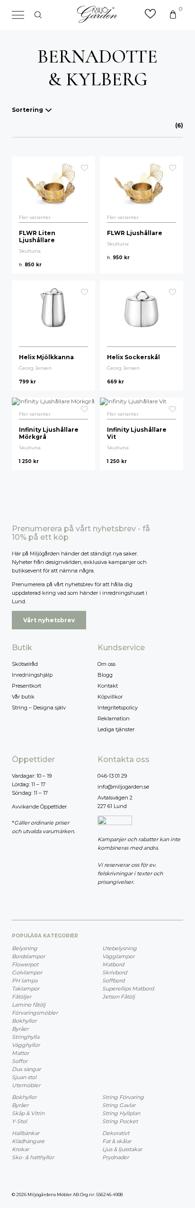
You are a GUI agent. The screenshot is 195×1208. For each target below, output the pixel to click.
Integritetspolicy (118, 707)
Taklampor (25, 988)
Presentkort (26, 685)
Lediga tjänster (116, 729)
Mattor (20, 1053)
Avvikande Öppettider (39, 806)
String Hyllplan (121, 1113)
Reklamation (114, 718)
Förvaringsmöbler (35, 1012)
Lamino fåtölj (28, 1004)
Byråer (20, 1029)
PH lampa (24, 980)
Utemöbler (26, 1085)
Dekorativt (115, 1133)
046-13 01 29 (112, 775)
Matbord (113, 964)
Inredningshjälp (32, 675)
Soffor (19, 1061)
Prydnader (115, 1157)
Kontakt (108, 685)
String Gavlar (118, 1105)
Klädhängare (28, 1141)
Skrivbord (114, 972)
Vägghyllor (26, 1045)
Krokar (20, 1149)
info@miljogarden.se (123, 786)
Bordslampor (28, 956)
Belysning (24, 948)
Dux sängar (26, 1069)
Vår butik (23, 696)
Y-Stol (19, 1121)
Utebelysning (119, 948)
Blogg (105, 675)
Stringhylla (25, 1037)
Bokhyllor (24, 1020)
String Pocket (120, 1121)
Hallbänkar (25, 1133)
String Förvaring (123, 1097)
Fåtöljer (21, 996)
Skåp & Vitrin (28, 1113)
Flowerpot (25, 964)
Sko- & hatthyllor (33, 1157)
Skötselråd (25, 664)
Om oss (106, 664)
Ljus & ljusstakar (122, 1149)
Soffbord (113, 980)
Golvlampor (27, 972)
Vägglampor (118, 956)
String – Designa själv (39, 707)
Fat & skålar (116, 1141)
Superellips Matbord (128, 988)
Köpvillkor (110, 696)
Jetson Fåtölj (118, 996)
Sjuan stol (24, 1077)
